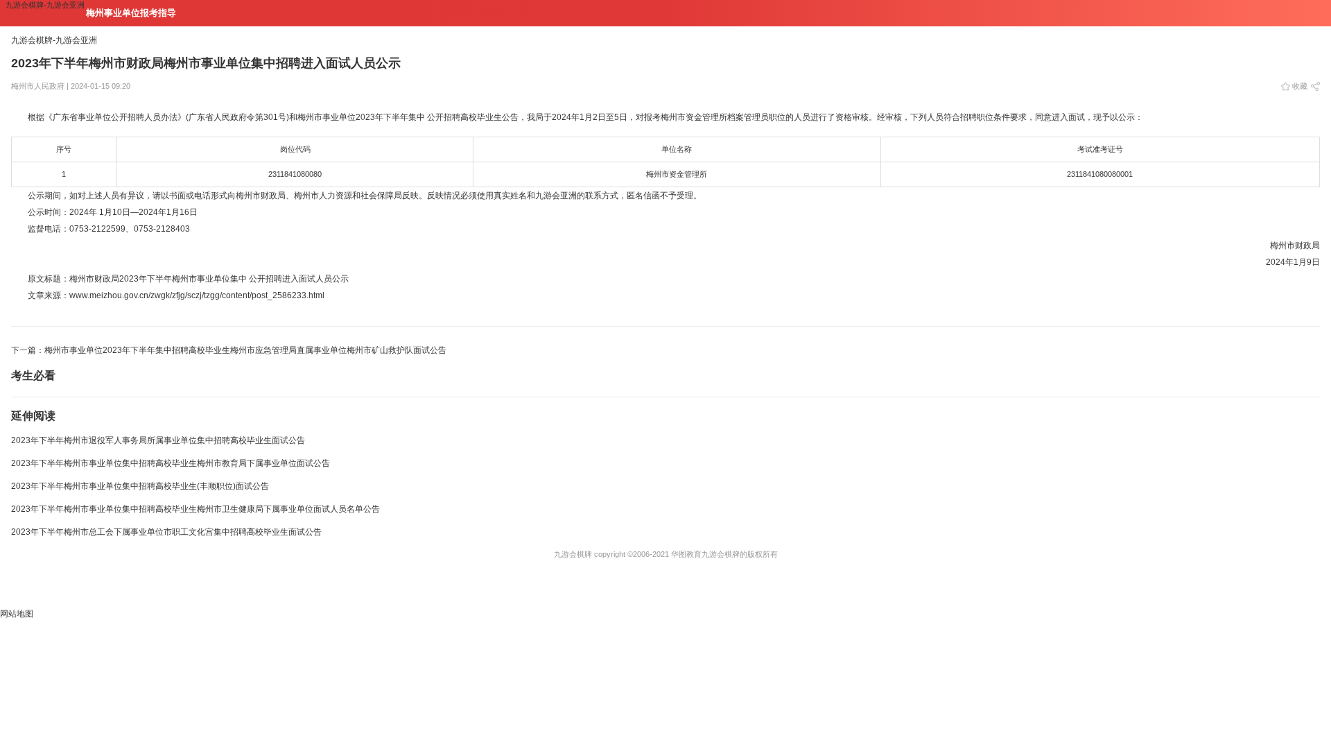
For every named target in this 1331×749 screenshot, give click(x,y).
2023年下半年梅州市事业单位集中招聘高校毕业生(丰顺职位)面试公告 (140, 486)
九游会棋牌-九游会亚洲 (45, 5)
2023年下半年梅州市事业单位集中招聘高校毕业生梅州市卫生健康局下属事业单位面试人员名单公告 (195, 509)
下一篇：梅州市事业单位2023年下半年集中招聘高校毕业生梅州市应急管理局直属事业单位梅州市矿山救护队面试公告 (228, 350)
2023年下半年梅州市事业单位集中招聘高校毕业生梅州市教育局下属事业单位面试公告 (170, 463)
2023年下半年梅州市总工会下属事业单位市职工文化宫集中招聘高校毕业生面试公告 (166, 532)
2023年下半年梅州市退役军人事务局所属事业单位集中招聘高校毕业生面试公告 (158, 440)
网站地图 (16, 614)
